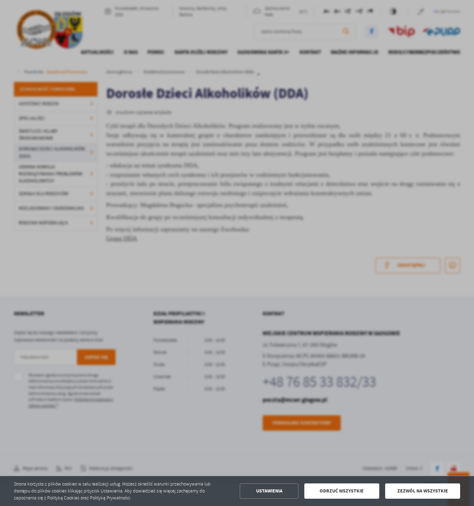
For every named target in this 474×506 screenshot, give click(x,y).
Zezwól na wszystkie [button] (422, 491)
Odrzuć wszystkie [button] (342, 491)
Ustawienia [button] (269, 491)
